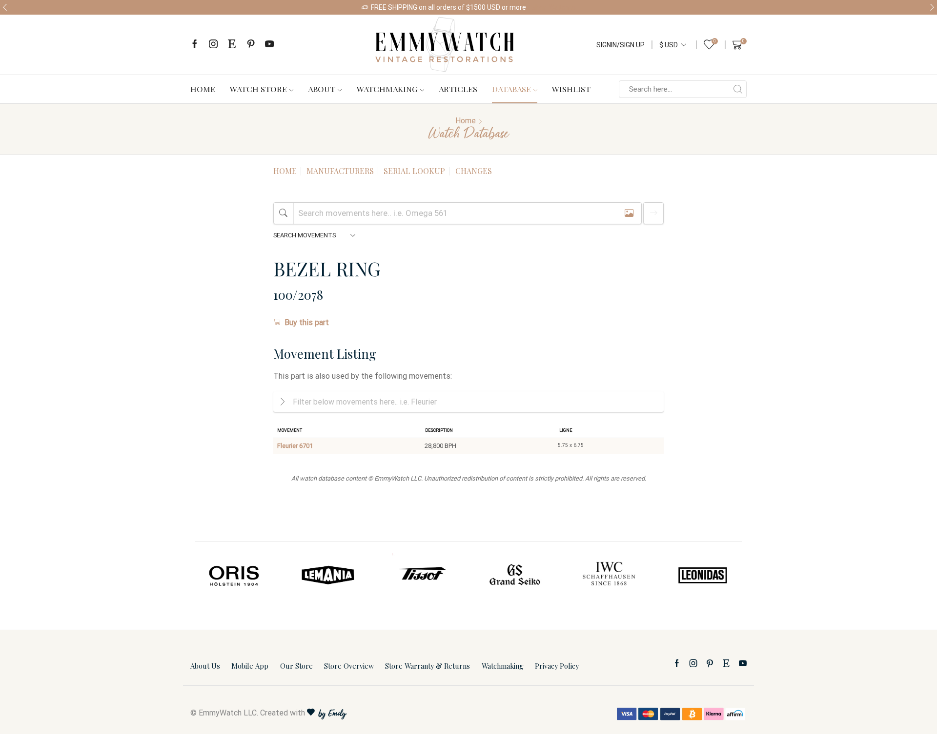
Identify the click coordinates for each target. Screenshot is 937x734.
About (321, 88)
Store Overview (349, 666)
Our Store (296, 666)
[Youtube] (269, 44)
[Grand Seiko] (515, 575)
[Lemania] (328, 575)
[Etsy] (231, 44)
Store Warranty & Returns (427, 666)
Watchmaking (387, 88)
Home (202, 88)
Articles (458, 88)
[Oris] (234, 575)
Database (511, 88)
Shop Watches (553, 7)
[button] (4, 7)
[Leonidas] (702, 575)
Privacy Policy (557, 666)
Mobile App (249, 666)
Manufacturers (340, 171)
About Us (205, 666)
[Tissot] (421, 575)
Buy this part (307, 322)
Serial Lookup (414, 171)
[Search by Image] (629, 213)
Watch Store (258, 88)
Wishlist (571, 88)
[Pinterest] (250, 44)
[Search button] (738, 89)
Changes (473, 171)
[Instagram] (213, 44)
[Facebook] (194, 44)
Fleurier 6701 (295, 445)
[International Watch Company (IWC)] (609, 575)
